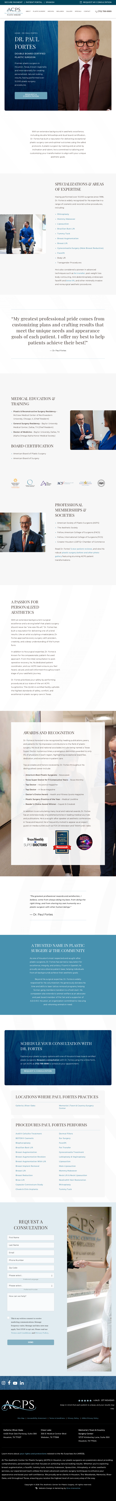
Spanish (50, 2)
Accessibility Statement (37, 1418)
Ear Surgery (64, 1138)
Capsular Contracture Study (29, 1185)
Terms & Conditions (57, 1418)
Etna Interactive (73, 1488)
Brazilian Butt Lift (66, 229)
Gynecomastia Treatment (71, 1152)
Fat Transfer (65, 1148)
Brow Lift (20, 1180)
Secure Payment (14, 2)
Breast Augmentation (68, 239)
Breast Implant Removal (27, 1166)
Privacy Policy (41, 1333)
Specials (78, 11)
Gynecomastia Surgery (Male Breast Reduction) (80, 248)
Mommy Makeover (66, 219)
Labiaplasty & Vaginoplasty (72, 1157)
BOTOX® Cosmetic (25, 1138)
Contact (87, 11)
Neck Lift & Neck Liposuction (73, 1175)
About (28, 11)
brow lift (70, 281)
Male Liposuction (67, 1166)
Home (17, 33)
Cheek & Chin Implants (27, 1189)
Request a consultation (31, 95)
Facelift (61, 253)
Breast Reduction (24, 1175)
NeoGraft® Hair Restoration (72, 1180)
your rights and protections (33, 1454)
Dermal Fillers (66, 1134)
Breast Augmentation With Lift (31, 1162)
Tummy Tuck (63, 234)
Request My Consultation (97, 2)
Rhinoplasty (63, 214)
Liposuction (63, 224)
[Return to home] (29, 1405)
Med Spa (51, 11)
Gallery (69, 11)
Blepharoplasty (23, 1143)
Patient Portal (34, 2)
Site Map (21, 1418)
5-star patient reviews (81, 549)
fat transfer (79, 273)
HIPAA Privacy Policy (90, 1418)
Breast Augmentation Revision (31, 1157)
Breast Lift (62, 243)
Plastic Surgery (39, 11)
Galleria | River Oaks (25, 1106)
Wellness (60, 11)
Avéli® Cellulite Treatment (29, 1134)
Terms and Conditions (21, 1333)
